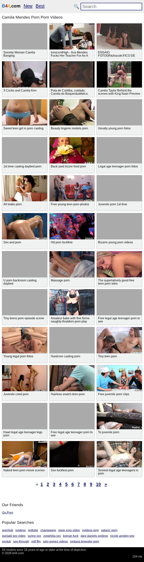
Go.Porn (7, 512)
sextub (6, 541)
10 (98, 484)
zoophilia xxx (52, 535)
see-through (21, 541)
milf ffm (36, 541)
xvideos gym (90, 530)
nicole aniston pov (122, 535)
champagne (48, 530)
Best (40, 5)
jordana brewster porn (84, 541)
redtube (33, 530)
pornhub (7, 530)
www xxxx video (69, 530)
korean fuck (70, 535)
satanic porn (109, 530)
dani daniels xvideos (94, 535)
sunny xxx (34, 535)
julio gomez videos (55, 541)
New (28, 5)
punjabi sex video (14, 535)
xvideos (20, 530)
